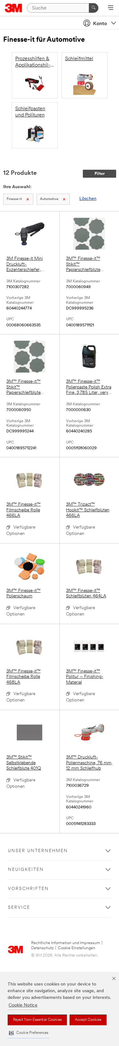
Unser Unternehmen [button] (38, 851)
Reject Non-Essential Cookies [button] (37, 1020)
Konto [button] (100, 23)
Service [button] (19, 907)
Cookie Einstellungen (76, 948)
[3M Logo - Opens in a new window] (13, 8)
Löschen (87, 198)
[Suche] (93, 8)
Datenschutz (42, 948)
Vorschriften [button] (28, 888)
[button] (29, 1033)
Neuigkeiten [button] (26, 869)
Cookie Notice (23, 1005)
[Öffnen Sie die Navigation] (110, 8)
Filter (100, 174)
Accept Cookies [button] (88, 1020)
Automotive (49, 199)
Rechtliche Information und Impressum (65, 943)
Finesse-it (14, 199)
